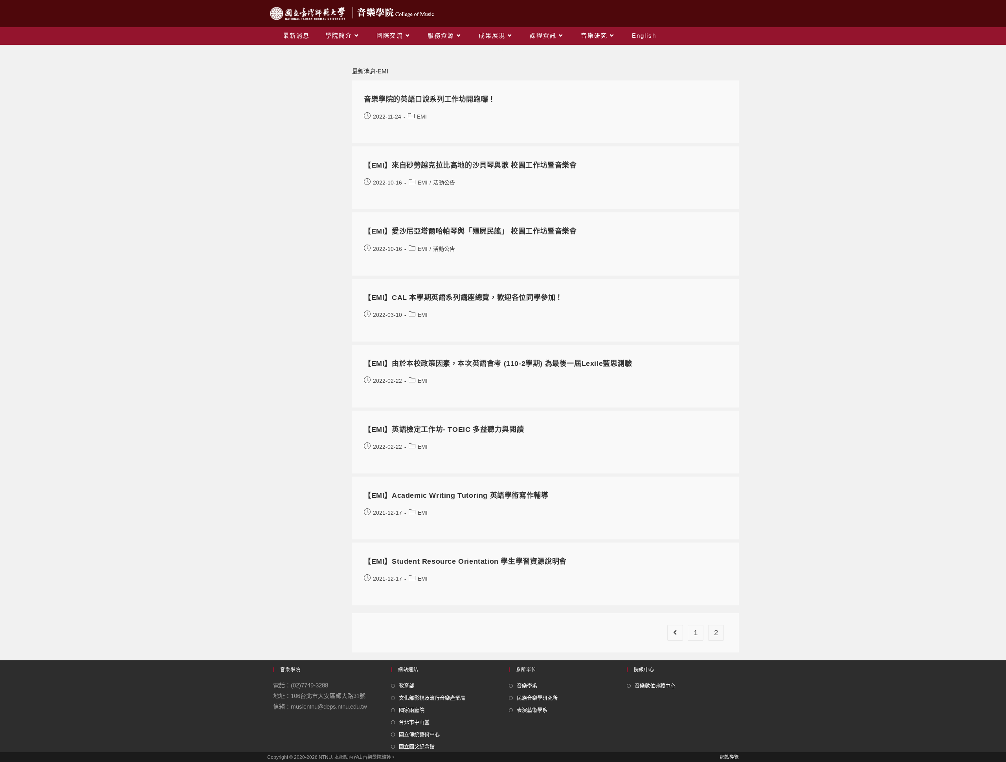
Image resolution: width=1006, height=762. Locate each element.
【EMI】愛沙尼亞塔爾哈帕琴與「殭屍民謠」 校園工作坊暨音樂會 (470, 231)
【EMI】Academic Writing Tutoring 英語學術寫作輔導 (456, 495)
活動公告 (444, 182)
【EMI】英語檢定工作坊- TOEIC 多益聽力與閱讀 (444, 429)
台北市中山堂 (414, 722)
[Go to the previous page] (675, 633)
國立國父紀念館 (417, 746)
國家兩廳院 (411, 710)
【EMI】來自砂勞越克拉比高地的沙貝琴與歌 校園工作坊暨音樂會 (470, 165)
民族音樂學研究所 (537, 698)
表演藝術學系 (532, 710)
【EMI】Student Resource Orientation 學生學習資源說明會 (465, 561)
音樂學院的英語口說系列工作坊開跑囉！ (430, 99)
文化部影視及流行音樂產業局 (432, 698)
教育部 (406, 686)
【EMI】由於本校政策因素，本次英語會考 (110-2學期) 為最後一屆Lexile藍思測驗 (498, 363)
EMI (422, 116)
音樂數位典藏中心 (655, 686)
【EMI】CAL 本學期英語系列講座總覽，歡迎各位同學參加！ (463, 298)
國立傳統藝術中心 (419, 734)
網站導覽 (729, 757)
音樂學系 (527, 686)
